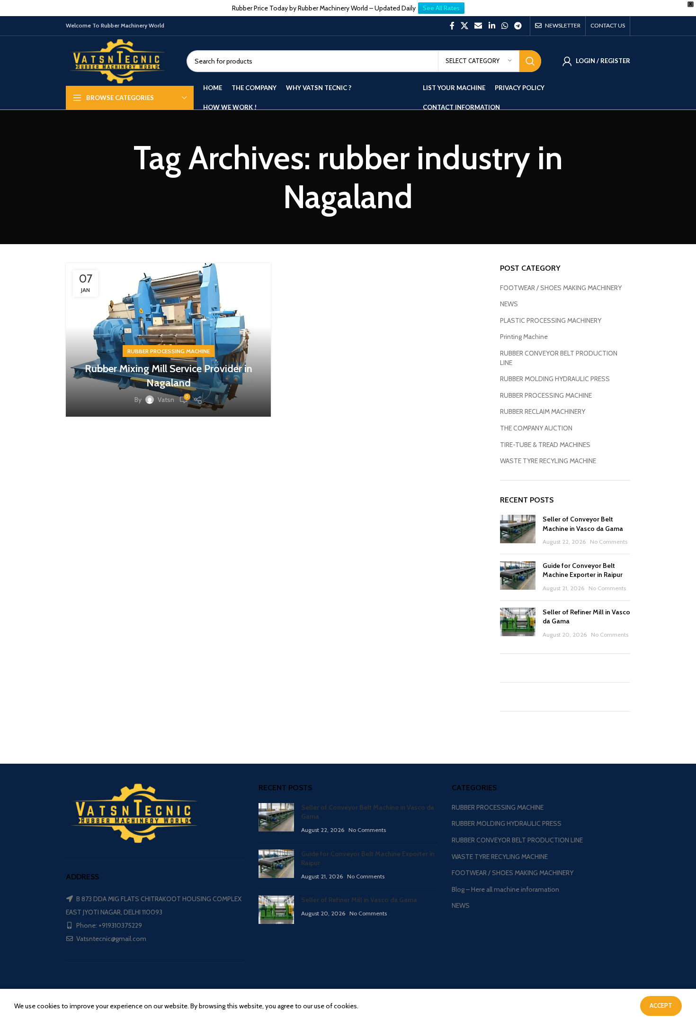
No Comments (608, 541)
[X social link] (464, 25)
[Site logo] (119, 60)
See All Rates (441, 8)
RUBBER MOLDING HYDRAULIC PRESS (555, 378)
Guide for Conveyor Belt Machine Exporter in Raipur (583, 570)
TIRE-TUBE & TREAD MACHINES (545, 444)
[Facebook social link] (451, 25)
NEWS (509, 304)
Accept (661, 1005)
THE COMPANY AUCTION (536, 428)
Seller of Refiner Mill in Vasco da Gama (359, 899)
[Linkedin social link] (491, 25)
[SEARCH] (530, 61)
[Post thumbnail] (517, 531)
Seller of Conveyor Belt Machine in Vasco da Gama (583, 524)
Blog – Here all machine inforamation (505, 889)
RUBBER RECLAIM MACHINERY (542, 411)
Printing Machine (524, 336)
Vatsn (166, 399)
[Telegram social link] (518, 25)
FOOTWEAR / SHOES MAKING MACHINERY (561, 287)
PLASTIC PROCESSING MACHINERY (550, 320)
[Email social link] (478, 25)
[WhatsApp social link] (504, 25)
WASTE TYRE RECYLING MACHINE (548, 461)
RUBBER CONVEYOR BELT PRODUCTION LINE (558, 358)
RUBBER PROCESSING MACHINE (168, 351)
